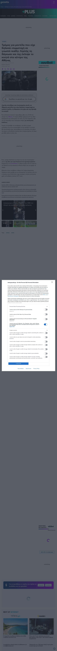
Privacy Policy (36, 368)
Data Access (28, 368)
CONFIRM (18, 363)
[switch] (46, 309)
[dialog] (28, 325)
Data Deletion (21, 368)
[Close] (52, 282)
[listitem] (28, 306)
